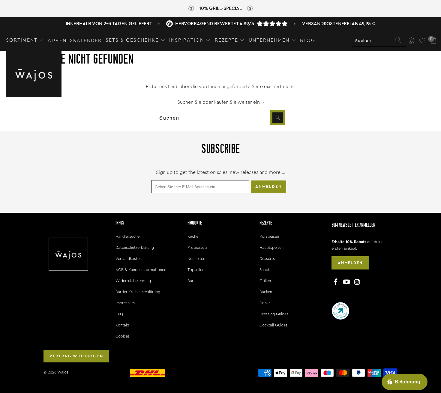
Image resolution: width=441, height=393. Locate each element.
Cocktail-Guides (273, 325)
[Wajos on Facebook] (336, 282)
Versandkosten (129, 259)
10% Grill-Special (220, 8)
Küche (193, 236)
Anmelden (350, 263)
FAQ (119, 314)
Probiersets (198, 247)
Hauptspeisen (272, 247)
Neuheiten (196, 259)
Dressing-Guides (274, 314)
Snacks (266, 270)
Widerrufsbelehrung (133, 281)
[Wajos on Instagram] (357, 282)
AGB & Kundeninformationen (141, 270)
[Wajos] (34, 74)
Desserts (267, 259)
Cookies (123, 336)
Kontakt (122, 325)
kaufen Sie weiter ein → (239, 102)
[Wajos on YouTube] (346, 282)
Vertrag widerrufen (76, 356)
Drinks (265, 303)
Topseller (196, 270)
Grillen (265, 281)
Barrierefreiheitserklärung (138, 292)
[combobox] (379, 40)
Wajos (62, 372)
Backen (266, 292)
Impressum (125, 303)
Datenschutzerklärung (135, 247)
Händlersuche (128, 236)
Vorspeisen (269, 236)
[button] (25, 40)
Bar (191, 281)
